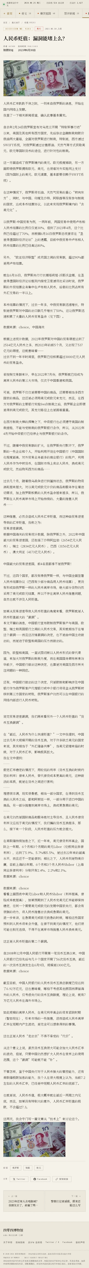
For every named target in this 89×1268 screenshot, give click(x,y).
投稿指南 (20, 1242)
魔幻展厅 (16, 23)
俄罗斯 (15, 1168)
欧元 (39, 1168)
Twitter (21, 1179)
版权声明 (80, 1242)
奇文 (26, 13)
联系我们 (31, 1264)
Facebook (42, 1179)
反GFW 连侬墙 (35, 1242)
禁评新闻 (71, 13)
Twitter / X (52, 1242)
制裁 (28, 1168)
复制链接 (63, 1179)
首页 (9, 13)
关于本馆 (7, 1242)
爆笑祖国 (47, 13)
